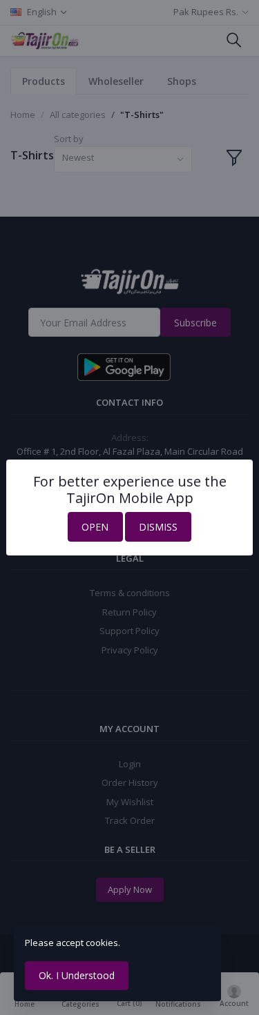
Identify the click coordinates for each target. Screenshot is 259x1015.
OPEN (94, 526)
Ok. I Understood (77, 975)
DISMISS (158, 526)
